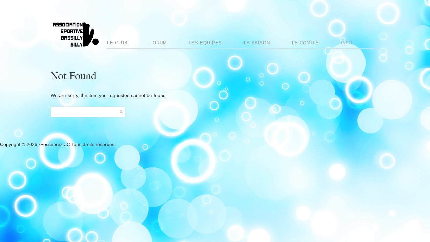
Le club (117, 42)
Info (346, 42)
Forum (158, 42)
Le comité (305, 42)
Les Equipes (205, 42)
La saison (257, 42)
